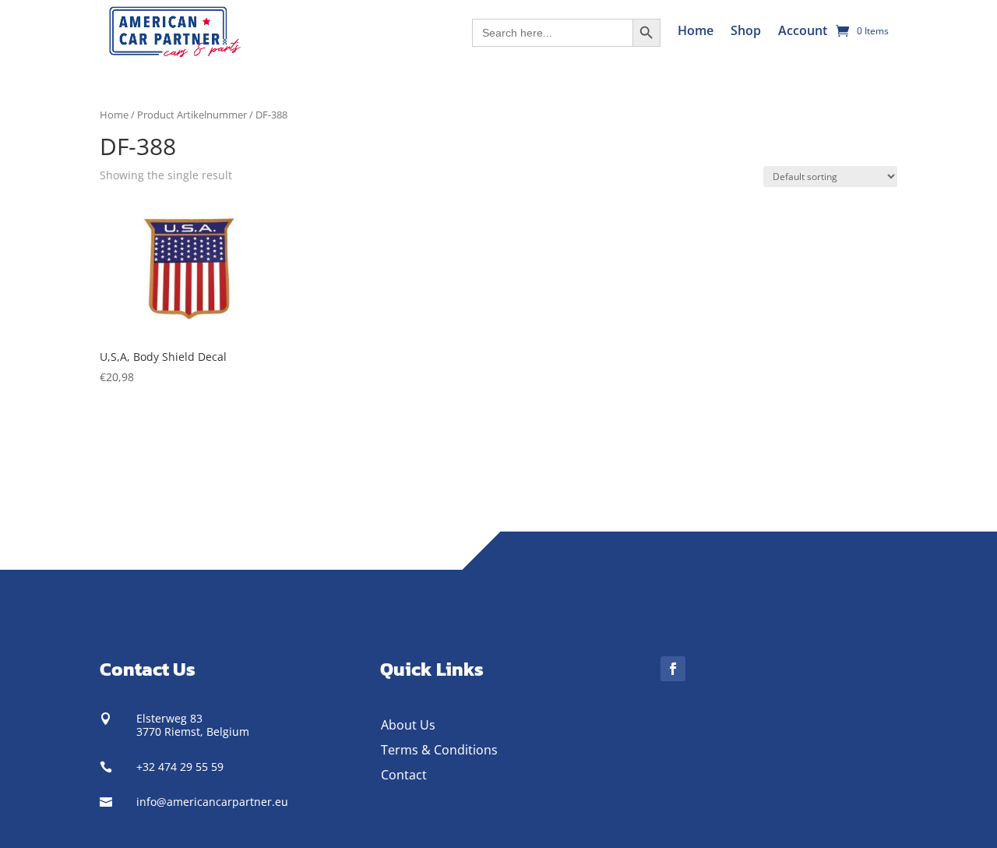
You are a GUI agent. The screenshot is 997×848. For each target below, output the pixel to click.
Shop (746, 30)
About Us (408, 724)
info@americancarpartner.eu (212, 801)
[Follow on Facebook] (673, 668)
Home (695, 30)
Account (802, 30)
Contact (404, 774)
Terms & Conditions (439, 749)
